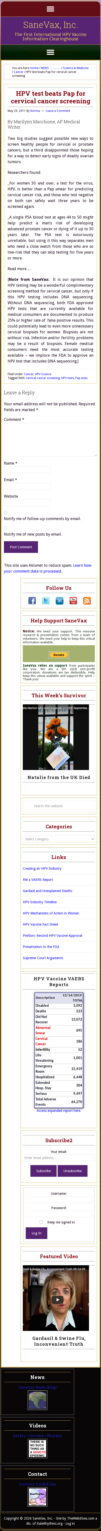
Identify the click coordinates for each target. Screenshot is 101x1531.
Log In (36, 1233)
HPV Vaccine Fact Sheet (40, 924)
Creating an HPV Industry (42, 868)
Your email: (59, 1152)
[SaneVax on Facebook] (32, 603)
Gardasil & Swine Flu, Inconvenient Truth (59, 1341)
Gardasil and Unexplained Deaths (47, 891)
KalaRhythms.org (50, 1523)
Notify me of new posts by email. (33, 534)
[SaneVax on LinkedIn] (56, 603)
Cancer (29, 374)
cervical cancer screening (43, 378)
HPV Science (43, 374)
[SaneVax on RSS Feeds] (84, 603)
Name (10, 463)
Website (11, 496)
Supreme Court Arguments (43, 958)
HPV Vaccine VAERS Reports (59, 981)
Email (10, 480)
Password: (59, 1208)
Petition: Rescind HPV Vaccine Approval (52, 936)
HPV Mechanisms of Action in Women (51, 913)
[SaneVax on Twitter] (43, 603)
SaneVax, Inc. (50, 24)
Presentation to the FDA (41, 947)
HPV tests (67, 378)
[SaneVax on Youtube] (70, 603)
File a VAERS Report (38, 880)
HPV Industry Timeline (40, 902)
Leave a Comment (58, 111)
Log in (70, 1523)
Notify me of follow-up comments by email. (42, 518)
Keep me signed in (61, 1222)
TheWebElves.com (80, 1518)
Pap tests (81, 378)
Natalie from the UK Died (58, 777)
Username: (59, 1193)
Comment (14, 419)
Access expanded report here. (59, 1111)
